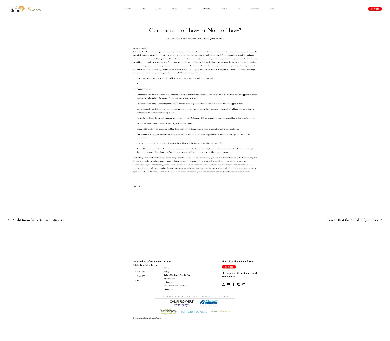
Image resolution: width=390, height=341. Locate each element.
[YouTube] (228, 284)
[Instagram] (223, 284)
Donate (375, 8)
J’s (165, 272)
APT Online (141, 272)
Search (271, 9)
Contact (224, 9)
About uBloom (169, 279)
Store (239, 9)
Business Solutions (173, 38)
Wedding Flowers (211, 38)
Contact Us (168, 289)
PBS (138, 281)
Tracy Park (145, 48)
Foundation (254, 9)
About (189, 9)
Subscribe (127, 9)
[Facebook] (233, 284)
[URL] (243, 284)
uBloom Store (169, 282)
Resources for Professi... (192, 38)
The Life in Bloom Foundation (176, 286)
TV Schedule (206, 9)
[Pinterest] (238, 284)
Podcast (158, 9)
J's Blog (174, 9)
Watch (143, 9)
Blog (167, 272)
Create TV (141, 276)
